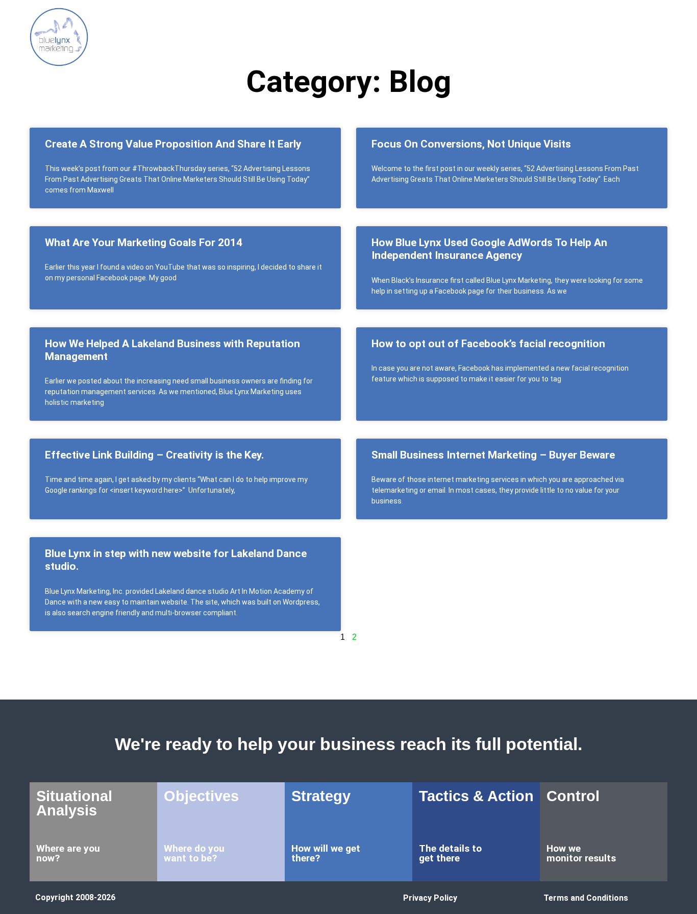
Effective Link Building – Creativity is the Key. (154, 455)
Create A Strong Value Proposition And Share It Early (173, 144)
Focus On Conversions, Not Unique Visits (471, 144)
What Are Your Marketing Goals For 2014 (143, 242)
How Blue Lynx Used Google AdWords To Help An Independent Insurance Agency (489, 248)
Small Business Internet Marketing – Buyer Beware (493, 455)
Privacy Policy (430, 898)
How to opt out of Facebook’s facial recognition (488, 344)
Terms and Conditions (585, 898)
